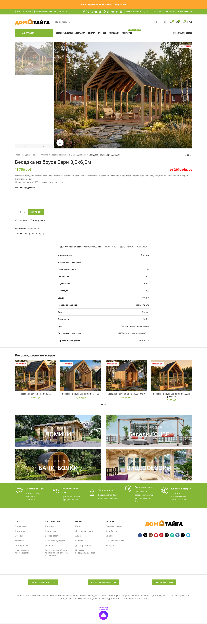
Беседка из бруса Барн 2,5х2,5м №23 (126, 394)
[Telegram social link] (121, 12)
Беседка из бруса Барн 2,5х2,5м (35, 394)
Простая (145, 255)
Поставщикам (52, 531)
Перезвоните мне (164, 582)
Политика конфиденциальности (85, 551)
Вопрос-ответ (51, 536)
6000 (146, 283)
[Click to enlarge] (60, 142)
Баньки (109, 536)
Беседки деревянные (61, 155)
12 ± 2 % (145, 319)
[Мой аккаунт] (165, 22)
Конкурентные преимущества (22, 551)
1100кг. (145, 298)
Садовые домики (114, 526)
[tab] (80, 245)
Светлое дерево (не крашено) (135, 326)
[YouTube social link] (96, 12)
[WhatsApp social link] (108, 12)
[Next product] (190, 155)
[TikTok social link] (117, 12)
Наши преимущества (55, 540)
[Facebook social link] (83, 12)
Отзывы (19, 536)
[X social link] (87, 12)
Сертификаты (21, 545)
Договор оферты (83, 545)
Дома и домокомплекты (36, 155)
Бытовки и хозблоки (115, 540)
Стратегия (20, 531)
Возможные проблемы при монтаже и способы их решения (56, 552)
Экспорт (49, 545)
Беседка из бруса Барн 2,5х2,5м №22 (80, 394)
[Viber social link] (44, 233)
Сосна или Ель (142, 305)
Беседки (110, 545)
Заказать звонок (133, 12)
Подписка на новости (43, 582)
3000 (146, 276)
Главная (19, 155)
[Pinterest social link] (100, 12)
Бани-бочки (111, 531)
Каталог (79, 526)
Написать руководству (103, 582)
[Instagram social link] (92, 12)
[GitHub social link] (104, 12)
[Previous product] (185, 155)
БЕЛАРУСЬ (144, 340)
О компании (20, 526)
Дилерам (49, 526)
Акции (78, 536)
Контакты (19, 540)
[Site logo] (32, 22)
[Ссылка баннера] (58, 431)
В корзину (35, 212)
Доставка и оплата (84, 531)
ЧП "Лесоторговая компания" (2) (133, 333)
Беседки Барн (79, 155)
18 (148, 269)
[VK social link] (112, 12)
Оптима (145, 312)
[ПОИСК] (156, 22)
